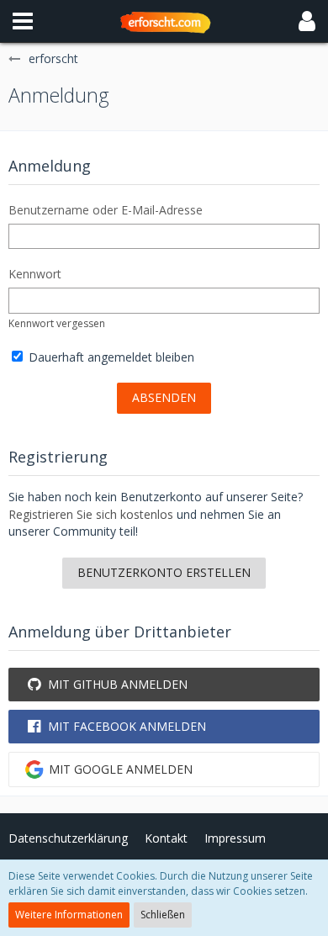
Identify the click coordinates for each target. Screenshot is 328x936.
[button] (22, 21)
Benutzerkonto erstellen (164, 572)
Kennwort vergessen (56, 323)
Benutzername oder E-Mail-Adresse (105, 210)
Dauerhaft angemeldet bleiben (109, 357)
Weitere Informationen (69, 914)
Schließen (162, 914)
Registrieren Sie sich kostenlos (90, 514)
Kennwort (34, 274)
